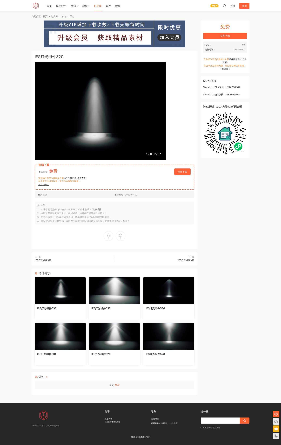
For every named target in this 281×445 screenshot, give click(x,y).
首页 (49, 5)
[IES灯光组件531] (60, 336)
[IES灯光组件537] (114, 290)
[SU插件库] (36, 5)
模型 (85, 5)
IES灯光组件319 (43, 260)
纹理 (73, 5)
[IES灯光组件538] (60, 290)
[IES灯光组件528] (168, 336)
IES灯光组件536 (155, 308)
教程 (117, 5)
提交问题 (155, 418)
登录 (117, 384)
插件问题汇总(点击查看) (75, 178)
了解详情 (96, 209)
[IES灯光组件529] (114, 336)
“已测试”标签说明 (112, 422)
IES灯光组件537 (100, 308)
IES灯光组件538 (46, 308)
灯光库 (98, 5)
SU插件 (60, 5)
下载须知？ (43, 184)
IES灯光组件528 (155, 354)
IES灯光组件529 (101, 354)
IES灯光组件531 (46, 354)
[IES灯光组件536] (168, 290)
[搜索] (224, 5)
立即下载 (182, 171)
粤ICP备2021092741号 (140, 437)
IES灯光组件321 (186, 260)
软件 (108, 5)
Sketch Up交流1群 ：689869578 (221, 94)
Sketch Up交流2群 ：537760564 (221, 87)
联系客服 (155, 423)
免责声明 (108, 419)
